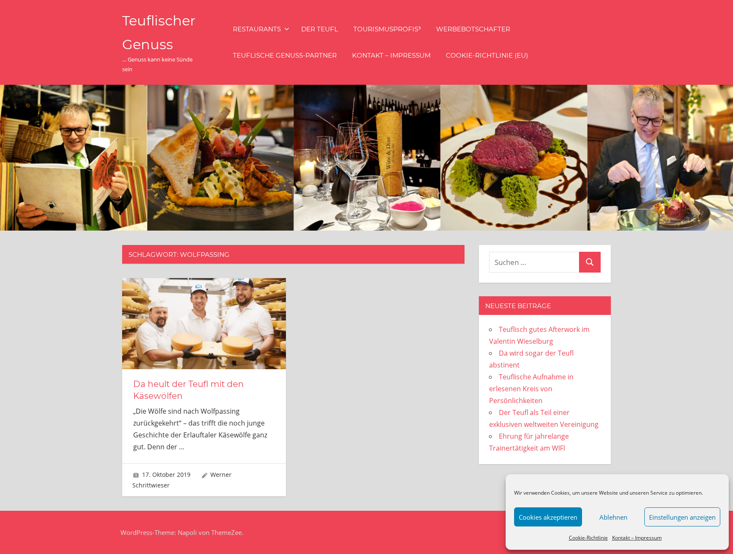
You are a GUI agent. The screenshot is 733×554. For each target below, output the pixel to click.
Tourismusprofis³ (387, 29)
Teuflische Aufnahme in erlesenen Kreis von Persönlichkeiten (531, 388)
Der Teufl (319, 29)
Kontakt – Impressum (637, 537)
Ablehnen (613, 517)
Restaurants (257, 29)
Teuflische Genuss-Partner (285, 55)
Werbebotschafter (473, 29)
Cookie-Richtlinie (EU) (487, 55)
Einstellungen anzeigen (682, 517)
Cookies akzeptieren (548, 517)
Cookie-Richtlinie (588, 537)
